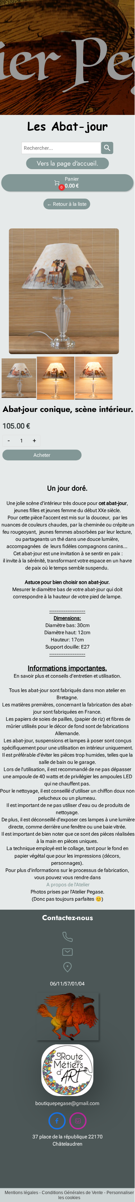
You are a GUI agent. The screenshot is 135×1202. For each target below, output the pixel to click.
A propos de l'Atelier (68, 884)
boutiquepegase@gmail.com (67, 1103)
